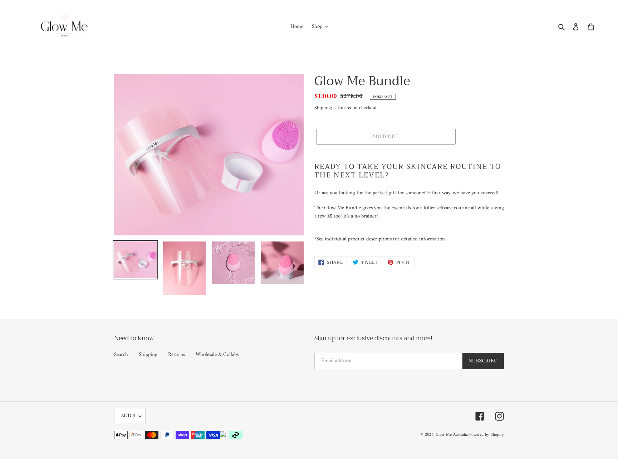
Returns (176, 355)
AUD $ (128, 416)
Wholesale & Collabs (217, 355)
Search (121, 355)
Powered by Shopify (486, 435)
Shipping (323, 107)
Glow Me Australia (452, 435)
